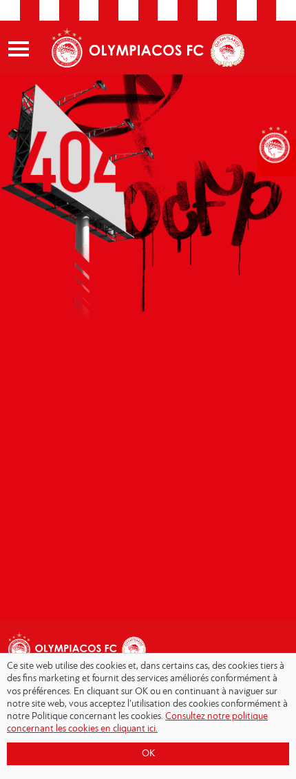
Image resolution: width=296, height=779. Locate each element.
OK (148, 754)
